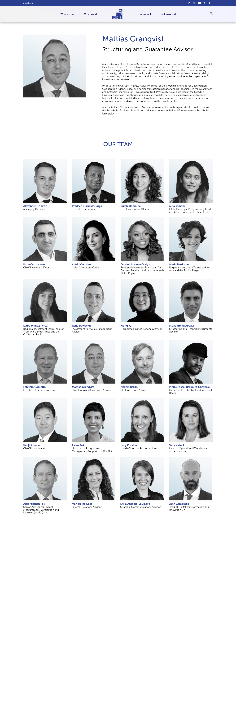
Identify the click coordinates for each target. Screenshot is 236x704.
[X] (194, 3)
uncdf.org (28, 3)
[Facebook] (210, 3)
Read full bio (45, 181)
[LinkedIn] (189, 3)
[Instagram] (205, 3)
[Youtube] (199, 3)
